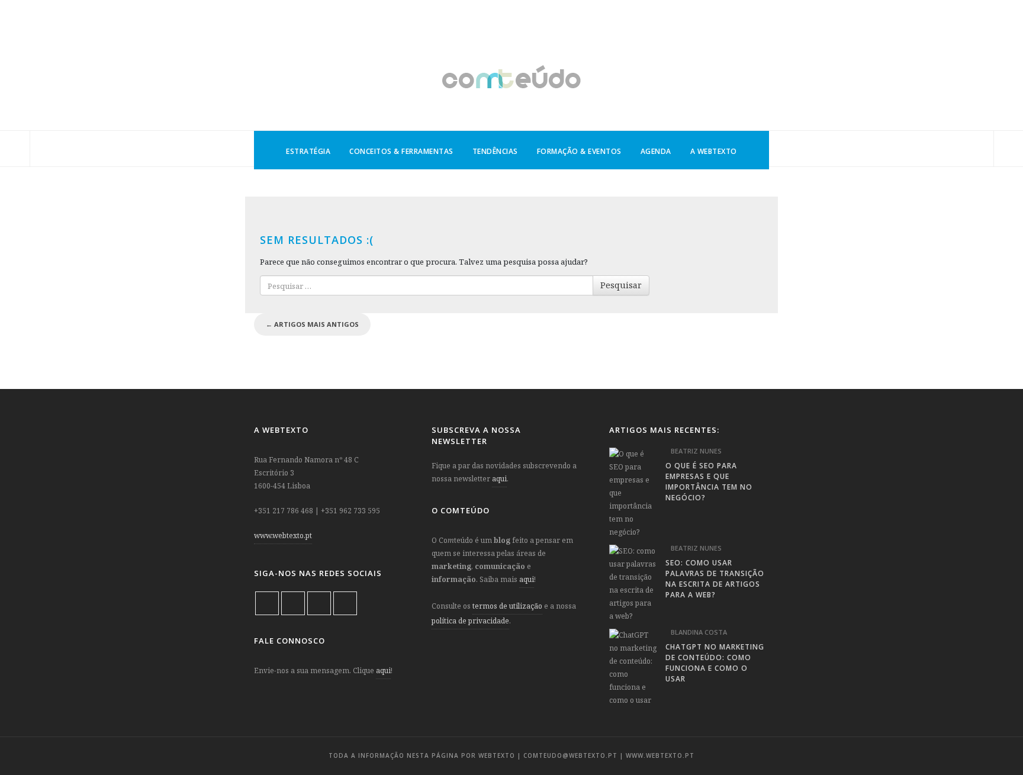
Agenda (656, 151)
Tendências (495, 151)
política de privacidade (470, 621)
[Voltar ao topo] (993, 737)
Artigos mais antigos (312, 324)
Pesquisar (621, 285)
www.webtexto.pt (283, 535)
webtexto (496, 755)
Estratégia (308, 151)
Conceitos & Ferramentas (401, 151)
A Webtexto (713, 151)
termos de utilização (507, 606)
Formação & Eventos (579, 151)
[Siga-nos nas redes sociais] (15, 149)
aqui (383, 670)
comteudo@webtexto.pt (570, 755)
